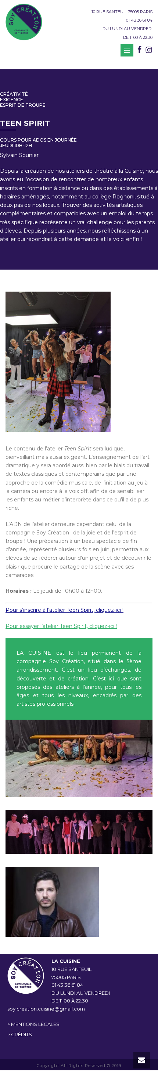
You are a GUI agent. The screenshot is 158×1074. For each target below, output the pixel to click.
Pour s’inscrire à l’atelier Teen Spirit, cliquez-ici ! (64, 610)
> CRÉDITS (19, 1034)
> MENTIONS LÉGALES (33, 1024)
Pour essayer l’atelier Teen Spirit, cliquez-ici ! (61, 626)
